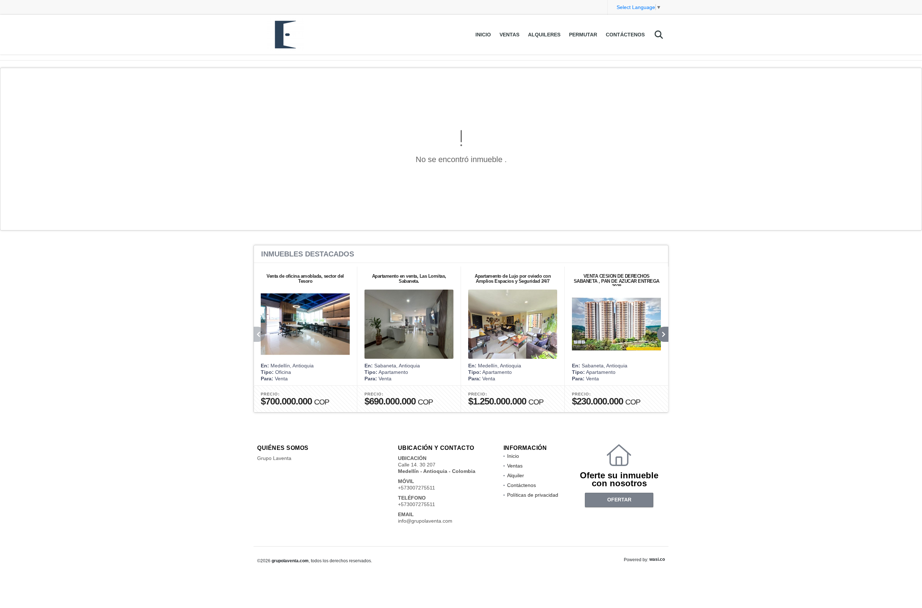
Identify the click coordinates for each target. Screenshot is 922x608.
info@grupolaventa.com (425, 521)
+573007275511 (416, 488)
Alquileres (544, 34)
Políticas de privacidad (532, 495)
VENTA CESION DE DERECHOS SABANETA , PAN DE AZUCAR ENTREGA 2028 (616, 281)
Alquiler (515, 475)
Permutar (583, 34)
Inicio (483, 34)
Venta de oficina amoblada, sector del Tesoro (305, 278)
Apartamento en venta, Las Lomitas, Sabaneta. (409, 278)
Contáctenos (625, 34)
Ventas (509, 34)
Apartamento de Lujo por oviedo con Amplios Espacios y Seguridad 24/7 (513, 278)
